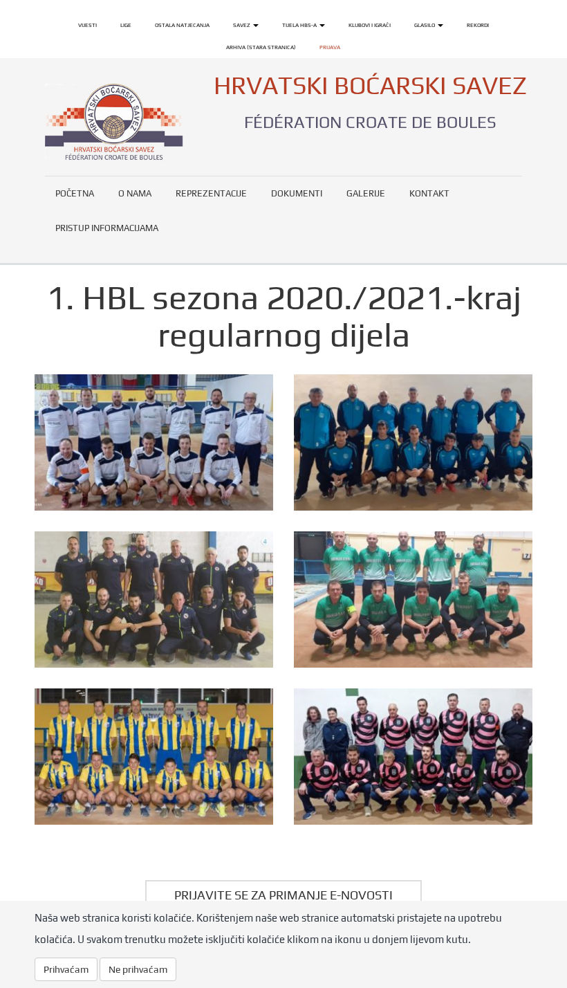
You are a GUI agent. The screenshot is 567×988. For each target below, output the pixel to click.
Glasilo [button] (425, 24)
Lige (125, 24)
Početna (74, 193)
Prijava (329, 47)
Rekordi (478, 24)
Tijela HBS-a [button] (300, 24)
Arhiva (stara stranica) (261, 47)
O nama (134, 193)
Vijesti (87, 24)
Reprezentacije (211, 193)
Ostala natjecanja (182, 24)
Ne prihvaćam (138, 969)
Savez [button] (242, 24)
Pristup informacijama (106, 228)
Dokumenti (296, 193)
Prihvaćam (66, 969)
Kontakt (429, 193)
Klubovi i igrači (369, 24)
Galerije (365, 193)
